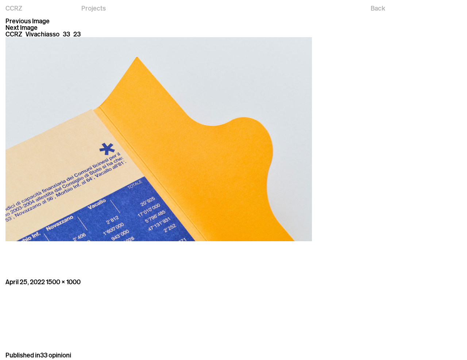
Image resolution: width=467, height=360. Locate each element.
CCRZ (13, 8)
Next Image (21, 27)
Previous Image (27, 21)
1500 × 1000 (63, 282)
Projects (93, 8)
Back (378, 8)
